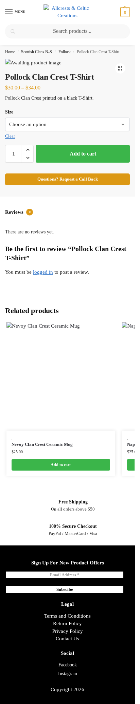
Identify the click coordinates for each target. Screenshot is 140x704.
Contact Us (67, 638)
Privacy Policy (67, 631)
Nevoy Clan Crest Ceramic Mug (42, 444)
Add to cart (83, 154)
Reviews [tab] (18, 212)
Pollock (64, 51)
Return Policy (67, 623)
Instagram (67, 673)
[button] (124, 12)
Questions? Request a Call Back (67, 179)
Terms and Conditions (67, 616)
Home (10, 51)
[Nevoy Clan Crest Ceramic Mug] (60, 376)
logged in (43, 272)
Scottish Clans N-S (36, 51)
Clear (10, 136)
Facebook (67, 664)
